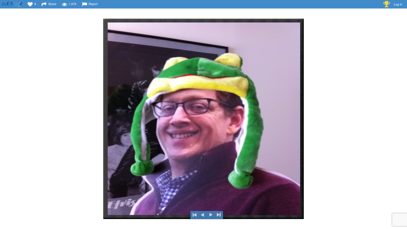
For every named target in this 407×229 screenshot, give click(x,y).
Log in (398, 4)
